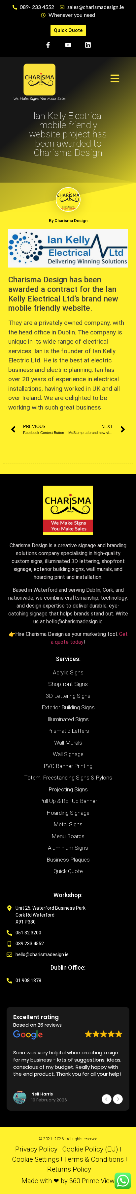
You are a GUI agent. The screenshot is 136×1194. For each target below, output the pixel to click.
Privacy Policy (36, 1149)
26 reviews (50, 1025)
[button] (118, 1099)
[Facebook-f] (48, 45)
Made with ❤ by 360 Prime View (68, 1181)
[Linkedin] (88, 45)
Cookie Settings (35, 1159)
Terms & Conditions (94, 1159)
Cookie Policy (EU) (90, 1149)
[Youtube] (68, 45)
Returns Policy (69, 1169)
